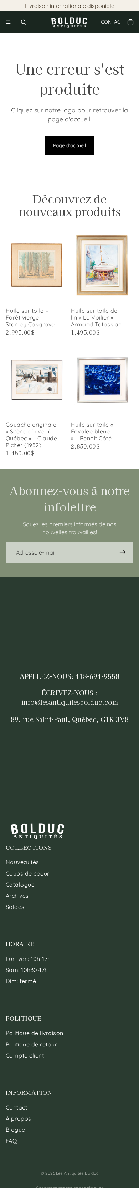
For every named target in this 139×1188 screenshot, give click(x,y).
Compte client (25, 1055)
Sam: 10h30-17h (27, 969)
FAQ (11, 1140)
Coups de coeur (28, 873)
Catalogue (20, 884)
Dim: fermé (21, 981)
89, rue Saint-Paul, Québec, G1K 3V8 (70, 719)
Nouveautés (22, 862)
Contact (16, 1107)
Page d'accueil (69, 145)
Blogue (15, 1129)
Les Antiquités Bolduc (77, 1173)
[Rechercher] (23, 22)
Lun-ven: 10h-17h (28, 958)
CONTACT (115, 22)
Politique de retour (31, 1044)
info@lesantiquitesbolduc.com (69, 701)
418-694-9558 (97, 676)
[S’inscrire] (122, 552)
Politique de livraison (34, 1032)
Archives (17, 895)
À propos (18, 1118)
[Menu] (8, 22)
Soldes (15, 906)
